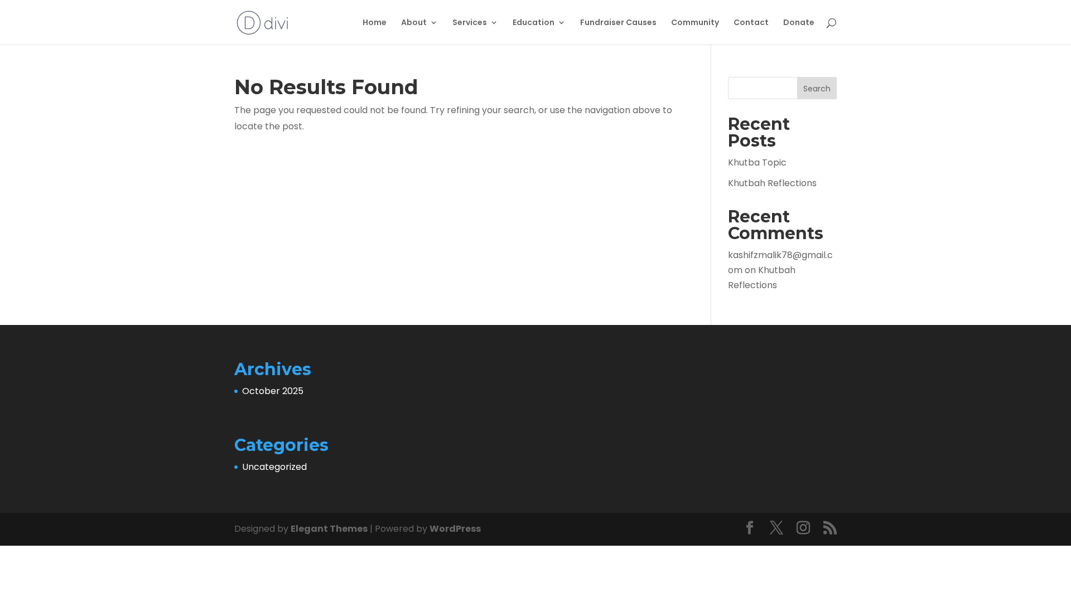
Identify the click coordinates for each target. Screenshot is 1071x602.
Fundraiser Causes (618, 23)
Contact (751, 23)
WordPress (455, 528)
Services (469, 23)
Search (817, 88)
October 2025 (272, 391)
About (414, 23)
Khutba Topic (757, 162)
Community (695, 23)
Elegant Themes (329, 528)
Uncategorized (274, 466)
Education (533, 23)
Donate (798, 23)
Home (375, 23)
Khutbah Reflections (772, 183)
